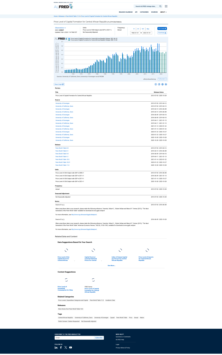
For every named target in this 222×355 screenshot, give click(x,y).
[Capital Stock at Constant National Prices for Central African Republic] (93, 250)
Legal (117, 344)
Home (55, 16)
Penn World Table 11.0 (73, 16)
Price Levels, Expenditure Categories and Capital (73, 300)
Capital (112, 317)
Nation (142, 317)
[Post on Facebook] (159, 84)
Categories (144, 12)
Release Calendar (126, 12)
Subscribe (98, 338)
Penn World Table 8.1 (62, 151)
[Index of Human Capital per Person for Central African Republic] (120, 250)
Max (148, 29)
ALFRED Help (120, 339)
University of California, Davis (64, 106)
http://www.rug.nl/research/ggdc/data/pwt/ (84, 214)
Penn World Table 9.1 (62, 156)
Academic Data (110, 300)
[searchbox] (148, 6)
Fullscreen (161, 79)
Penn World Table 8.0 (62, 148)
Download (161, 33)
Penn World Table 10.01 (63, 162)
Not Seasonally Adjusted (88, 321)
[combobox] (148, 6)
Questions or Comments (123, 337)
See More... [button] (112, 265)
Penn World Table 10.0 (62, 159)
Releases (61, 16)
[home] (63, 6)
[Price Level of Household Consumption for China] (66, 280)
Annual (136, 317)
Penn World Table (121, 317)
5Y (138, 29)
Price (130, 317)
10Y (143, 29)
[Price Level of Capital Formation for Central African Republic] (93, 280)
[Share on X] (156, 84)
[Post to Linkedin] (166, 84)
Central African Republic (65, 317)
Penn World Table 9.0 (62, 154)
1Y (134, 29)
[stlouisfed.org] (63, 2)
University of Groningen (62, 103)
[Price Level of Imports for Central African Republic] (147, 250)
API (136, 12)
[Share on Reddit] (162, 84)
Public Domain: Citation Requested (68, 321)
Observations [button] (59, 28)
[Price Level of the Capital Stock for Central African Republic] (66, 250)
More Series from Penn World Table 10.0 (70, 309)
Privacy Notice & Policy (123, 348)
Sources (154, 12)
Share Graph (58, 84)
